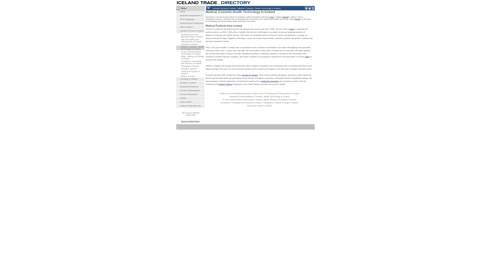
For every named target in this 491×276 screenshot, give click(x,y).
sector (271, 17)
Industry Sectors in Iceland (192, 31)
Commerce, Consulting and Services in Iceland (191, 62)
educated (285, 17)
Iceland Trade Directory (190, 106)
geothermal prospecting (270, 81)
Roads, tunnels (187, 76)
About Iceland (186, 27)
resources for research (250, 75)
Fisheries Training (225, 84)
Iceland (297, 19)
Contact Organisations (190, 90)
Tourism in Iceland (188, 83)
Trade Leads (185, 102)
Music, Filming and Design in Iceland (280, 100)
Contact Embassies (188, 94)
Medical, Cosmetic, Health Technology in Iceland (192, 48)
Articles (183, 98)
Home (182, 12)
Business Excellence (189, 86)
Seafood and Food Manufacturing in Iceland (192, 36)
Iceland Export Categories (191, 23)
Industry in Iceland (189, 44)
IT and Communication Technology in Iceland (191, 53)
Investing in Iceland (188, 79)
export (291, 29)
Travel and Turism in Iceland (259, 106)
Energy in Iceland (189, 69)
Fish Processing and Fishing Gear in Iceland (191, 40)
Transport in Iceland (190, 66)
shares (307, 57)
